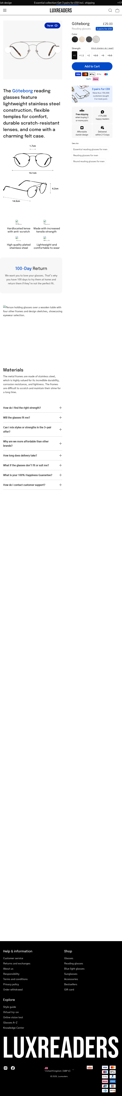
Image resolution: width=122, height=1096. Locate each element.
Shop (68, 951)
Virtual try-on (11, 1012)
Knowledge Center (13, 1027)
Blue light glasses (74, 968)
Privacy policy (11, 984)
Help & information (17, 951)
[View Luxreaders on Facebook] (12, 1068)
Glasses (68, 958)
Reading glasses (73, 963)
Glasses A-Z (10, 1022)
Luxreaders (63, 1076)
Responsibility (11, 974)
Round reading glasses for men (89, 161)
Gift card (69, 989)
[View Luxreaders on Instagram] (5, 1068)
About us (8, 968)
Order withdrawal (13, 989)
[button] (110, 10)
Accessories (71, 979)
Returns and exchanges (16, 963)
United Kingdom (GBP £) (58, 1070)
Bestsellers (70, 984)
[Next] (57, 50)
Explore (9, 999)
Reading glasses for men (85, 155)
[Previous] (8, 50)
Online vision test (13, 1017)
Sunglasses (70, 974)
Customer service (13, 958)
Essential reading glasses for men (90, 149)
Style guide (9, 1007)
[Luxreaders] (61, 10)
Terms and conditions (15, 979)
